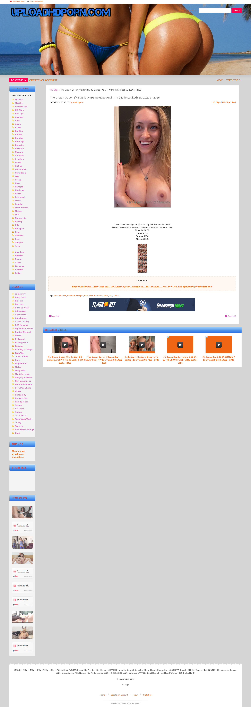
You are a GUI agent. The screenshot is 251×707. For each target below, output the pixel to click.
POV (17, 225)
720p (57, 670)
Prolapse (19, 228)
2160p (45, 670)
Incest (18, 200)
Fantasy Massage (24, 349)
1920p (116, 295)
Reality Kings (21, 402)
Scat (17, 232)
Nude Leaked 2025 (100, 673)
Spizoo (18, 412)
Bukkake (19, 148)
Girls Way (19, 353)
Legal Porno (21, 363)
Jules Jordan (21, 356)
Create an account (43, 80)
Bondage (19, 141)
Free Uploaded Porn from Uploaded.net (60, 12)
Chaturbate (20, 315)
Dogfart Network (23, 332)
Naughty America (23, 377)
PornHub (164, 673)
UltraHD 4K (190, 673)
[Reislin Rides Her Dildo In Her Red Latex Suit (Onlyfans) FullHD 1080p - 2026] (22, 578)
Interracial (20, 197)
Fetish (18, 162)
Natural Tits (84, 673)
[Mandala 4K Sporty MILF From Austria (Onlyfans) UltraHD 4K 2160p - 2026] (22, 606)
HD (217, 670)
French (18, 259)
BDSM (18, 127)
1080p (17, 670)
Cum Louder (21, 318)
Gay (17, 176)
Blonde (18, 134)
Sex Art (18, 405)
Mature (18, 211)
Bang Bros (20, 297)
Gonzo (199, 670)
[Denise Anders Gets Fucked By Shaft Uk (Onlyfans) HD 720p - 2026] (22, 592)
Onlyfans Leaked (146, 673)
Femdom (19, 159)
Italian (18, 273)
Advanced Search (187, 10)
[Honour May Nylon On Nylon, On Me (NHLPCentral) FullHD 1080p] (22, 548)
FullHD (190, 670)
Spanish (19, 269)
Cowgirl (130, 670)
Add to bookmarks (35, 1)
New (219, 80)
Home (103, 695)
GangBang (20, 173)
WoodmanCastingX (24, 429)
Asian (18, 124)
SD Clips (19, 113)
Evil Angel (20, 339)
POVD (18, 391)
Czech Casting (22, 321)
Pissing (19, 221)
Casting (19, 152)
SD (110, 295)
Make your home (17, 1)
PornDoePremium (23, 384)
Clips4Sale (20, 311)
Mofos (18, 367)
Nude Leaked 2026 (119, 673)
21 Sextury (20, 294)
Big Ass (87, 670)
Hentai (18, 194)
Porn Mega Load (23, 388)
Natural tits (20, 218)
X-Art (17, 433)
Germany (19, 266)
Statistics (232, 80)
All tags (125, 684)
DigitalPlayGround (24, 328)
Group (18, 180)
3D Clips (19, 103)
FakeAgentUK (22, 342)
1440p (31, 670)
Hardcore (98, 295)
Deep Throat (150, 670)
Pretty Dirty (20, 395)
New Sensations (23, 381)
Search (237, 10)
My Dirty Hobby (22, 374)
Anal (234, 102)
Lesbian (19, 204)
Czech (18, 262)
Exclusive (88, 295)
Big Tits (19, 131)
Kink (17, 360)
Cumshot (19, 155)
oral (157, 673)
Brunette (19, 145)
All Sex (64, 670)
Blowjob (79, 295)
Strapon (19, 242)
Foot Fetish (21, 169)
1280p (24, 670)
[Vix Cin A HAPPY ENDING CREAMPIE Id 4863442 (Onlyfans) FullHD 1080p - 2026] (22, 622)
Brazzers (19, 304)
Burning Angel (22, 308)
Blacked (19, 301)
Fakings (19, 346)
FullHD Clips (21, 106)
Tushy (18, 422)
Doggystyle (162, 670)
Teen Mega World (23, 419)
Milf (17, 214)
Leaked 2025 (60, 295)
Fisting (18, 166)
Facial (183, 670)
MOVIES (19, 100)
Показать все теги (125, 679)
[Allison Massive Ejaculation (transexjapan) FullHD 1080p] (22, 564)
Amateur (71, 295)
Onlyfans (133, 673)
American (19, 252)
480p (52, 670)
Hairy (17, 183)
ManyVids (20, 370)
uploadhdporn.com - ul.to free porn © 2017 (125, 703)
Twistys (19, 426)
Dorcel (18, 335)
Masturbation (21, 207)
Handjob (19, 187)
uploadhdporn (77, 102)
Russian (19, 255)
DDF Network (21, 325)
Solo (17, 239)
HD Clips (216, 102)
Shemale (19, 235)
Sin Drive (19, 409)
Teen (106, 295)
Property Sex (21, 398)
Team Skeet (20, 416)
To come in (18, 80)
